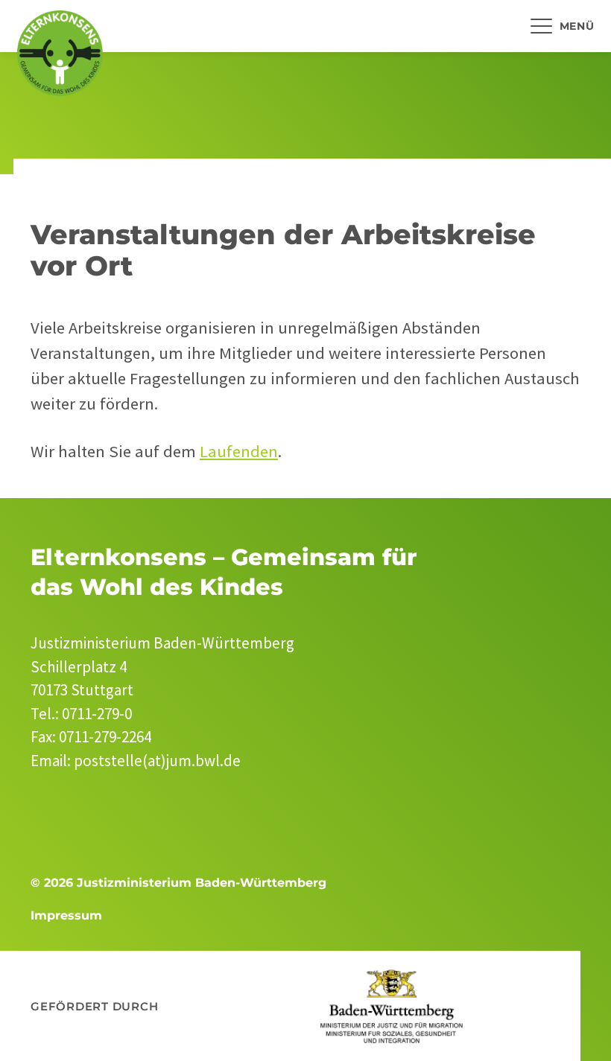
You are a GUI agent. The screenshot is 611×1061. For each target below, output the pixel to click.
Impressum (66, 915)
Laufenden (239, 451)
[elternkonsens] (60, 53)
